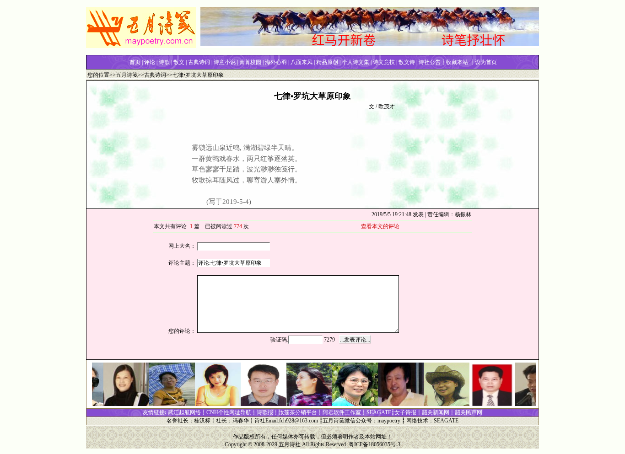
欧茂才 (386, 106)
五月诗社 (290, 444)
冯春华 (240, 420)
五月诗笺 (127, 75)
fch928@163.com (298, 420)
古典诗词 (155, 75)
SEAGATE (446, 420)
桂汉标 (202, 420)
